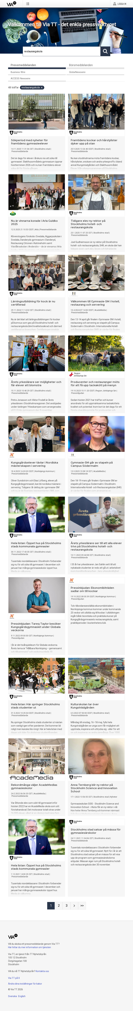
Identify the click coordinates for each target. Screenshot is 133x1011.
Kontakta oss (42, 971)
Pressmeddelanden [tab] (23, 65)
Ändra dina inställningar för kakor (25, 983)
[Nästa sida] (74, 906)
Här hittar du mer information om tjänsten (29, 947)
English (21, 996)
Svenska (12, 996)
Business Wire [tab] (18, 72)
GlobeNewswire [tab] (77, 72)
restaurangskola (31, 87)
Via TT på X (14, 978)
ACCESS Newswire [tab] (20, 78)
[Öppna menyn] (28, 3)
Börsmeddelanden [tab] (81, 65)
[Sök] (105, 51)
